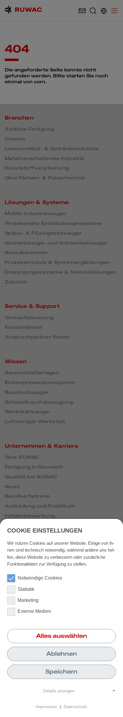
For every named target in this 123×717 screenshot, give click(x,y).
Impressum (46, 707)
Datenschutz (75, 707)
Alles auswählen (61, 635)
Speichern (61, 671)
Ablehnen (61, 653)
